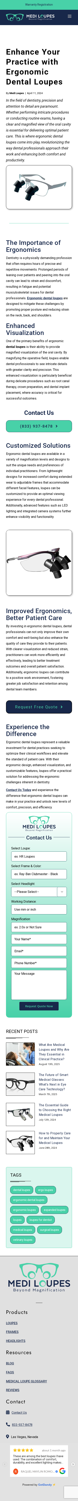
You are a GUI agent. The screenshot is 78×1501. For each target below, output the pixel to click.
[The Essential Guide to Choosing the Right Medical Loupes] (20, 1114)
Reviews (12, 1390)
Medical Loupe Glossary (26, 1381)
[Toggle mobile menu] (70, 16)
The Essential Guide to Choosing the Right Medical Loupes (55, 1110)
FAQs (10, 1372)
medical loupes (22, 1229)
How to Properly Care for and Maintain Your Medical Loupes (55, 1138)
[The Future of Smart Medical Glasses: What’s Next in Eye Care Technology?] (20, 1084)
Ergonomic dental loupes (45, 298)
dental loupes (21, 1190)
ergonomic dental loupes (28, 1200)
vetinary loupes (22, 1239)
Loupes (12, 1323)
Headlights (15, 1341)
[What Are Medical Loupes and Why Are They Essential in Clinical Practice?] (20, 1054)
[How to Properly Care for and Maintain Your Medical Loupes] (20, 1142)
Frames (12, 1332)
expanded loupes (54, 1209)
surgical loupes (49, 1229)
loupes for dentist (41, 1219)
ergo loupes (45, 1190)
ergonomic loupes (24, 1209)
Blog (10, 1363)
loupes (17, 1219)
